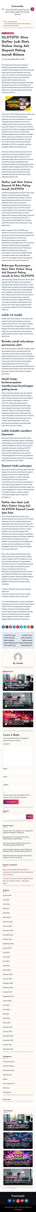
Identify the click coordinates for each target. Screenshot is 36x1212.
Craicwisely (17, 6)
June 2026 (6, 904)
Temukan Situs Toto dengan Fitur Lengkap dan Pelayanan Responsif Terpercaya (17, 685)
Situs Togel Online (7, 33)
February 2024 (7, 1027)
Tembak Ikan (7, 1092)
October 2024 (7, 992)
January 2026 (7, 926)
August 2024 (7, 1001)
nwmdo (9, 59)
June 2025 (6, 957)
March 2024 (7, 1023)
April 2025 (6, 965)
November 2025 (8, 935)
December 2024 (8, 983)
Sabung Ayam (7, 1075)
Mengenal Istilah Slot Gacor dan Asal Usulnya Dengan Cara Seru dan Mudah (17, 856)
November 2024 (8, 987)
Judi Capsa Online (9, 1061)
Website (5, 784)
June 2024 (6, 1009)
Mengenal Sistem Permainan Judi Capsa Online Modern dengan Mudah (16, 838)
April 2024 (6, 1018)
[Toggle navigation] (3, 9)
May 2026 (6, 908)
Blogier (27, 1207)
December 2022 (8, 1049)
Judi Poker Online (8, 1070)
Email (5, 777)
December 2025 (8, 930)
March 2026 (7, 917)
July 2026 (6, 900)
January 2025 (7, 979)
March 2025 (7, 970)
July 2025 (6, 952)
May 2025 (6, 961)
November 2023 (8, 1040)
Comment (6, 744)
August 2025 (7, 948)
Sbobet (5, 1079)
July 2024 (6, 1005)
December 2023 (8, 1036)
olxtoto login (7, 1099)
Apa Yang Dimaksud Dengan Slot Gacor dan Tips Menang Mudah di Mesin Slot (17, 844)
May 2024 (6, 1014)
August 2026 (7, 895)
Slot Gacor (6, 1088)
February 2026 (7, 922)
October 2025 (7, 939)
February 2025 (7, 974)
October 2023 (7, 1044)
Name (5, 769)
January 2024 (7, 1031)
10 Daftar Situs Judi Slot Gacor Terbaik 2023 (17, 878)
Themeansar (18, 1209)
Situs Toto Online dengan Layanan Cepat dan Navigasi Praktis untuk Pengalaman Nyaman (17, 703)
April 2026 (6, 913)
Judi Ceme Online (8, 1066)
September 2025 (8, 943)
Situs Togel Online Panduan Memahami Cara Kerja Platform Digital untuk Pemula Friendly (16, 722)
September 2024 (8, 996)
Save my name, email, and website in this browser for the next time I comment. (16, 796)
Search (6, 811)
